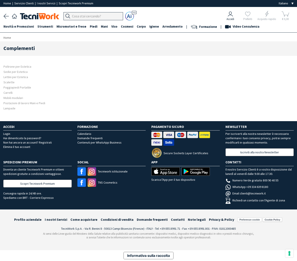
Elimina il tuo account (16, 147)
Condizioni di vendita (117, 219)
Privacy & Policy (221, 219)
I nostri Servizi (46, 3)
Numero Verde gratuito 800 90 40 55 (255, 180)
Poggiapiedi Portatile (17, 87)
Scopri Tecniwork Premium (76, 3)
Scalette (9, 82)
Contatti (178, 219)
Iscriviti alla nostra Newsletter (259, 152)
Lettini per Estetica (15, 77)
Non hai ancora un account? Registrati (27, 142)
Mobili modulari (13, 98)
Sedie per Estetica (15, 72)
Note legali (197, 219)
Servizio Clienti (24, 3)
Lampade (9, 108)
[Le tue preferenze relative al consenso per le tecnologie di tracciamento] (289, 253)
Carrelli (8, 92)
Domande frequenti (90, 138)
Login (6, 134)
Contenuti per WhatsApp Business (99, 142)
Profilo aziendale (28, 219)
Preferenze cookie (249, 219)
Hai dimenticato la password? (22, 138)
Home (7, 3)
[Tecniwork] (14, 16)
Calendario (84, 134)
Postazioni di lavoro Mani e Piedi (24, 103)
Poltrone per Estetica (17, 66)
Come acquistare (83, 219)
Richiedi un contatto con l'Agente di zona (258, 200)
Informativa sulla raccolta (148, 255)
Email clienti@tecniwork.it (249, 193)
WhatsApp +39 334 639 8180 (250, 187)
